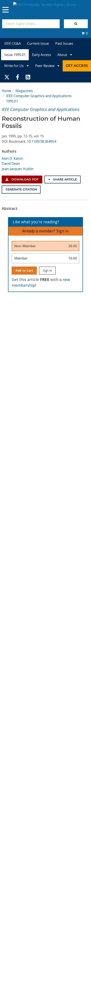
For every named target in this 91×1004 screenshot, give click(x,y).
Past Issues (64, 43)
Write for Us (14, 65)
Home (6, 90)
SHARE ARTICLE (64, 179)
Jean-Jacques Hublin (17, 168)
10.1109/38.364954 (41, 141)
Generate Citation (21, 189)
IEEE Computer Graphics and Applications (39, 96)
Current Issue (38, 43)
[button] (84, 33)
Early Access (41, 54)
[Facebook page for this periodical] (17, 76)
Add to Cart (24, 270)
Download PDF (25, 179)
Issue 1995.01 (15, 54)
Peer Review (45, 65)
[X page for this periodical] (7, 76)
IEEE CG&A (12, 43)
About (62, 54)
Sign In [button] (62, 230)
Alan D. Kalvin (12, 158)
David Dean (11, 163)
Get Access (77, 66)
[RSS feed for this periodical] (27, 76)
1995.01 (12, 101)
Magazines (24, 90)
